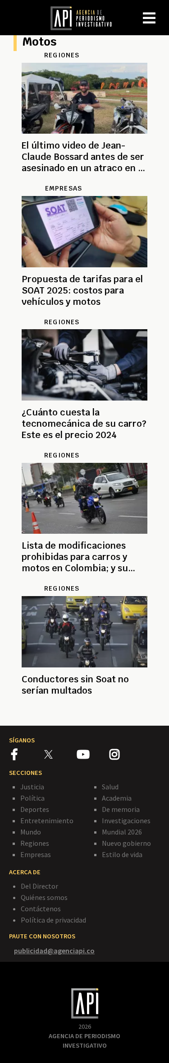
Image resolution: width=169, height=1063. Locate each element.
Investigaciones (126, 820)
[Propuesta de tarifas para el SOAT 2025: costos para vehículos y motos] (84, 312)
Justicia (32, 786)
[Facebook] (27, 755)
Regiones (34, 843)
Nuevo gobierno (126, 843)
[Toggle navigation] (161, 11)
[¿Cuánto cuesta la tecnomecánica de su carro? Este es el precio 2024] (84, 445)
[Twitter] (59, 754)
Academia (117, 797)
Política (32, 797)
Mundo (30, 831)
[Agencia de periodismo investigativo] (85, 17)
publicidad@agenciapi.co (54, 950)
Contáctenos (41, 908)
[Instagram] (125, 755)
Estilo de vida (122, 854)
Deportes (34, 809)
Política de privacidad (53, 919)
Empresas (35, 854)
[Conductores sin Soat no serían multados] (84, 710)
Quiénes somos (44, 897)
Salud (110, 786)
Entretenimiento (46, 820)
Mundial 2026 (122, 831)
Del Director (39, 885)
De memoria (121, 809)
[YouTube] (93, 755)
